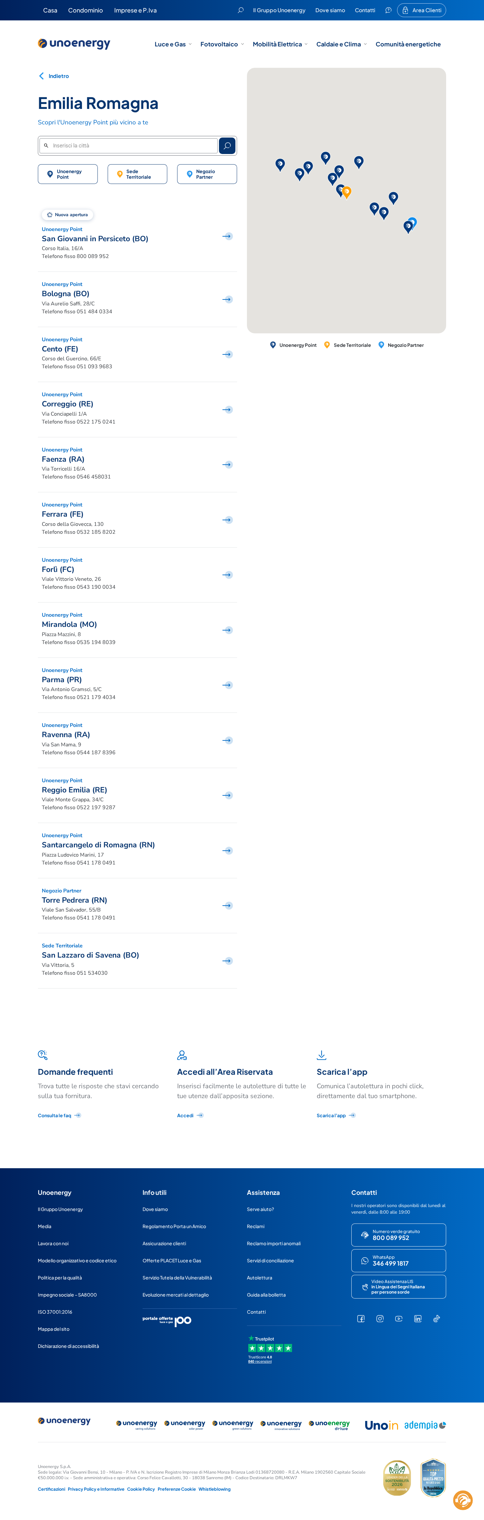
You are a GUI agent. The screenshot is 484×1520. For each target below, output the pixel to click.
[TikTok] (436, 1318)
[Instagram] (379, 1318)
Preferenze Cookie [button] (177, 1489)
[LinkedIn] (417, 1318)
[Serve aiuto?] (388, 10)
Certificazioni (51, 1489)
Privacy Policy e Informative (96, 1489)
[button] (332, 179)
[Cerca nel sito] (241, 10)
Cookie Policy (141, 1489)
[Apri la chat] (463, 1500)
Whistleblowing (214, 1489)
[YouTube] (398, 1318)
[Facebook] (360, 1318)
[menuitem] (50, 10)
